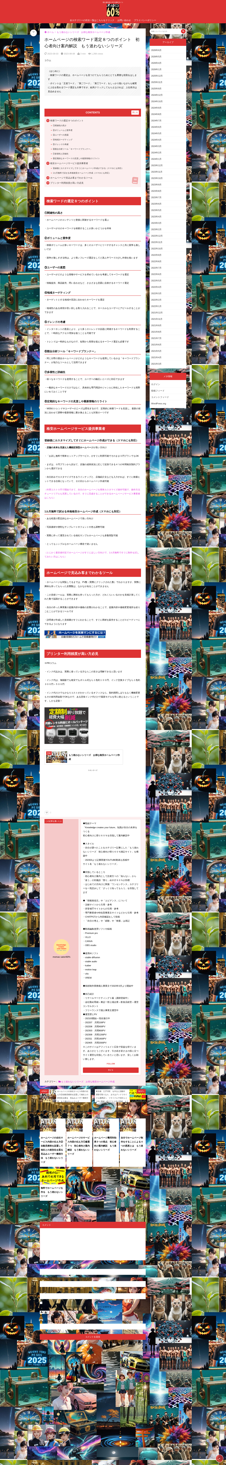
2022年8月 (156, 261)
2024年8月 (156, 114)
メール (44, 1279)
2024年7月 (156, 120)
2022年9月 (156, 255)
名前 (43, 1267)
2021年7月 (156, 338)
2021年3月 (156, 364)
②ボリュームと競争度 (62, 130)
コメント (48, 1225)
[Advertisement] (92, 790)
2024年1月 (156, 159)
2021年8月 (156, 332)
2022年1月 (156, 306)
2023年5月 (156, 210)
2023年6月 (156, 204)
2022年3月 (156, 293)
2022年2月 (156, 300)
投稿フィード (158, 391)
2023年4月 (156, 216)
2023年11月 (156, 172)
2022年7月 (156, 268)
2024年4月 (156, 140)
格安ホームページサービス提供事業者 (69, 163)
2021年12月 (157, 312)
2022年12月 (157, 236)
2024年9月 (156, 108)
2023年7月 (156, 197)
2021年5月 (156, 351)
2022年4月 (156, 287)
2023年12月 (157, 165)
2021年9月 (156, 325)
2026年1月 (156, 69)
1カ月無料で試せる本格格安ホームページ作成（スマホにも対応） (82, 173)
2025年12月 (157, 76)
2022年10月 (157, 248)
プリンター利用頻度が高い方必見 (67, 183)
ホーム (50, 32)
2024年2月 (156, 152)
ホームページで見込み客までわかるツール (71, 178)
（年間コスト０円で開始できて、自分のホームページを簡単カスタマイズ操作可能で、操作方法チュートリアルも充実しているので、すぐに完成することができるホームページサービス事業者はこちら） (92, 493)
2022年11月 (156, 242)
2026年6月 (156, 50)
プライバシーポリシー (145, 20)
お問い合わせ (124, 20)
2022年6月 (156, 274)
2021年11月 (156, 319)
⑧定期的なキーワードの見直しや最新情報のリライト (76, 158)
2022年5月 (156, 280)
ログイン (155, 384)
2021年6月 (156, 344)
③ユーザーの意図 (61, 135)
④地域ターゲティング (62, 139)
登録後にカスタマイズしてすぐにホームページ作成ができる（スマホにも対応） (88, 168)
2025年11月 (156, 82)
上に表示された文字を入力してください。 (61, 1321)
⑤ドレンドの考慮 (61, 144)
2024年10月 (157, 101)
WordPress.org (158, 403)
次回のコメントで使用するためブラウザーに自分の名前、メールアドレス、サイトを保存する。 (76, 1307)
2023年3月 (156, 223)
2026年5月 (156, 56)
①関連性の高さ (60, 125)
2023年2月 (156, 229)
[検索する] (183, 31)
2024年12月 (157, 95)
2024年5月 (156, 133)
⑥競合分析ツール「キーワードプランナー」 (72, 149)
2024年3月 (156, 146)
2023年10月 (157, 178)
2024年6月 (156, 127)
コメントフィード (160, 397)
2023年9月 (156, 184)
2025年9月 (156, 88)
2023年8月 (156, 191)
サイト (43, 1291)
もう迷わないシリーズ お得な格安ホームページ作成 (83, 32)
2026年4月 (156, 63)
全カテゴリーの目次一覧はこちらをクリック (92, 20)
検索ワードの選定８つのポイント (67, 120)
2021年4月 (156, 357)
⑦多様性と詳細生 (61, 154)
